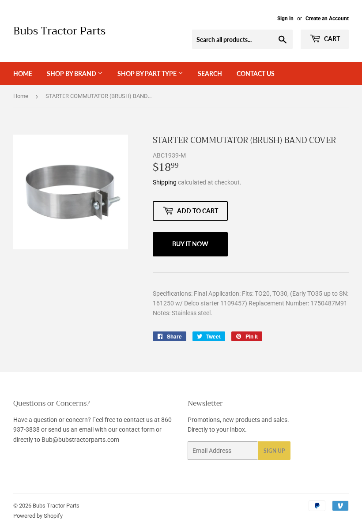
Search (210, 73)
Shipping (165, 182)
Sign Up (274, 451)
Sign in (285, 18)
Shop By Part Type (147, 73)
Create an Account (327, 18)
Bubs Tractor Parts (59, 31)
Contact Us (256, 73)
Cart (331, 38)
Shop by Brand (72, 73)
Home (22, 73)
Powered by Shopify (38, 515)
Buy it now (190, 244)
